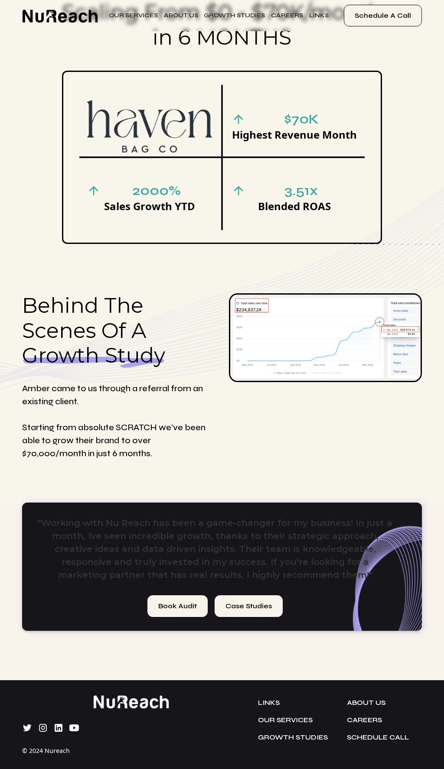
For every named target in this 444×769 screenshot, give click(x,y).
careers (287, 15)
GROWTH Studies (234, 15)
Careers (364, 720)
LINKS (319, 15)
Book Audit (177, 606)
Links (269, 702)
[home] (60, 15)
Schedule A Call (383, 15)
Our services (133, 15)
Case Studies (248, 606)
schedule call (378, 737)
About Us (181, 15)
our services (285, 720)
